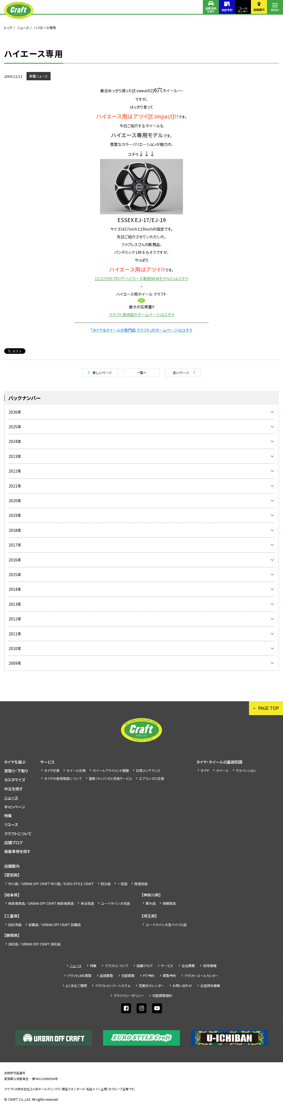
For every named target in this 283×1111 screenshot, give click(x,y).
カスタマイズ (14, 779)
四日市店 (15, 924)
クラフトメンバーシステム (112, 985)
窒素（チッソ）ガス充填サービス (110, 778)
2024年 (15, 441)
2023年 (15, 456)
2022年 (15, 471)
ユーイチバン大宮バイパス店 (166, 924)
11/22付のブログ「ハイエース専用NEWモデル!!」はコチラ (141, 278)
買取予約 (169, 975)
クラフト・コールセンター (201, 975)
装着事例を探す (210, 9)
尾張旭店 (141, 883)
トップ (8, 27)
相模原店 (169, 903)
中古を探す (13, 789)
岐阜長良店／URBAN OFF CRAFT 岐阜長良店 (41, 903)
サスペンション (246, 770)
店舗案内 (258, 9)
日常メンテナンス (148, 770)
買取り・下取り (16, 771)
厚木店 (151, 903)
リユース (11, 824)
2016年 (15, 560)
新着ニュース (38, 76)
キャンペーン (14, 807)
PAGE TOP (268, 708)
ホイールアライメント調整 (111, 770)
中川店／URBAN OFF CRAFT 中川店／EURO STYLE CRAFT (51, 883)
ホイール (222, 770)
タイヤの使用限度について (63, 778)
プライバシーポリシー (129, 995)
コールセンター (243, 9)
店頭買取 (106, 975)
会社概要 (188, 965)
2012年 (15, 619)
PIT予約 (148, 975)
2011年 (15, 633)
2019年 (15, 515)
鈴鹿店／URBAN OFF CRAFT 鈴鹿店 (54, 924)
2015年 (15, 574)
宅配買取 (128, 975)
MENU (275, 10)
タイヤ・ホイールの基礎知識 (219, 762)
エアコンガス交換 (151, 778)
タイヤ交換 (51, 770)
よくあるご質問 (76, 985)
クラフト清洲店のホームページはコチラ (141, 314)
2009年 (15, 663)
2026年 (15, 412)
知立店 (106, 883)
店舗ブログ (13, 842)
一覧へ (141, 372)
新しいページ (102, 372)
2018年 (15, 530)
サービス (47, 762)
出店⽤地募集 (210, 985)
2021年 (15, 486)
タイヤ (205, 770)
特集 (8, 815)
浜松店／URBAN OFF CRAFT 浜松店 (34, 944)
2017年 (15, 545)
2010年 (15, 648)
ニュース (23, 27)
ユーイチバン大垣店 (115, 903)
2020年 (15, 500)
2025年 (15, 426)
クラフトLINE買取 (79, 975)
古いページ (181, 372)
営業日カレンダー (151, 985)
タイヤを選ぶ (14, 762)
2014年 (15, 589)
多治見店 (87, 903)
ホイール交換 (76, 770)
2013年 (15, 604)
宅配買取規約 (162, 995)
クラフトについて (18, 833)
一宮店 (122, 883)
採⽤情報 (209, 965)
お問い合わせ (182, 985)
